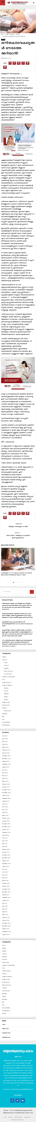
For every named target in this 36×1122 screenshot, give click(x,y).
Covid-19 (6, 666)
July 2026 (4, 736)
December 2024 (6, 790)
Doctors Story (7, 711)
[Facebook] (12, 1100)
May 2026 (4, 742)
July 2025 (4, 770)
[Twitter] (17, 1100)
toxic (3, 720)
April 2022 (5, 878)
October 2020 (5, 929)
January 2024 (5, 821)
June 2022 (5, 872)
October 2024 (5, 796)
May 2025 (4, 776)
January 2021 (5, 921)
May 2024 (4, 810)
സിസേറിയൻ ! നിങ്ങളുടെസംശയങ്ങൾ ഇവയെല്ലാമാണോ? (18, 537)
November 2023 (6, 827)
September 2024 (6, 799)
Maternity (6, 694)
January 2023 (5, 852)
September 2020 (6, 932)
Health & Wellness (7, 686)
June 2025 (5, 773)
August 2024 (5, 801)
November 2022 (6, 858)
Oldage (6, 697)
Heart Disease (6, 705)
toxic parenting (6, 722)
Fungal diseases (6, 683)
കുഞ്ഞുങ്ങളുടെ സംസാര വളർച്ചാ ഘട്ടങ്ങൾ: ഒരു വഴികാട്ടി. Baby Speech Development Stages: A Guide (16, 574)
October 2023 (5, 830)
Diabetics (6, 669)
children (4, 657)
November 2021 (6, 892)
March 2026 (5, 747)
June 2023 (5, 841)
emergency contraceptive (8, 677)
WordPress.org (6, 1038)
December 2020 (6, 923)
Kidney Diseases (8, 671)
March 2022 (5, 881)
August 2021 (5, 901)
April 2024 (5, 813)
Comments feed (6, 1033)
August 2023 (5, 835)
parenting (4, 714)
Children (6, 688)
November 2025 (6, 759)
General (3, 39)
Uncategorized (6, 725)
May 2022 (4, 875)
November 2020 (6, 926)
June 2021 (4, 906)
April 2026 (5, 745)
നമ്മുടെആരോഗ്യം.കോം (18, 1051)
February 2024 (6, 818)
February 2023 (6, 850)
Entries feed (5, 1029)
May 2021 (4, 909)
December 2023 (6, 824)
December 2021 (6, 889)
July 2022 (4, 869)
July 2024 (4, 804)
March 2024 (5, 816)
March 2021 (5, 915)
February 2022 (6, 884)
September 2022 (6, 864)
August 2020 (5, 935)
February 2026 (6, 750)
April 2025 (5, 779)
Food (3, 680)
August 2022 (5, 867)
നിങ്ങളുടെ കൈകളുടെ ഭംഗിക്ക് (18, 527)
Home (5, 1117)
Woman (6, 700)
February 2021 (6, 918)
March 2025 (5, 781)
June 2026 (5, 739)
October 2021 (5, 895)
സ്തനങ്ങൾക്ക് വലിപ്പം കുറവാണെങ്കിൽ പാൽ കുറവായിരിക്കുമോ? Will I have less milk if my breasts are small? (17, 624)
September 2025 (6, 764)
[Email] (23, 1100)
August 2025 (5, 767)
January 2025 (5, 787)
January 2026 (6, 753)
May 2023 (4, 844)
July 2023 (4, 838)
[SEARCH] (32, 592)
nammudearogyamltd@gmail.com (22, 1090)
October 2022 (5, 861)
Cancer (6, 663)
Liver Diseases (8, 674)
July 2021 (4, 903)
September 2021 (6, 898)
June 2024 (5, 807)
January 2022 (5, 886)
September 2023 (6, 833)
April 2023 (4, 847)
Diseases (4, 660)
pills (3, 717)
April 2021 (4, 912)
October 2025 (5, 762)
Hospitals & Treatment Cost (17, 1120)
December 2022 (6, 855)
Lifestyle (4, 708)
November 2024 (6, 793)
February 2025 (6, 784)
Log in (3, 1025)
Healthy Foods (6, 703)
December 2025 (6, 756)
